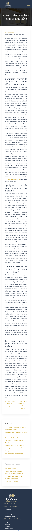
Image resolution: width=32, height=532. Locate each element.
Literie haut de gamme (11, 481)
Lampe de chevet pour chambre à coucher (21, 405)
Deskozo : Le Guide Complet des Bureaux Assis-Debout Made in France (14, 440)
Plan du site (16, 531)
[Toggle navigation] (29, 4)
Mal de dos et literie (10, 468)
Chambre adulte (10, 32)
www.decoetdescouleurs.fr (12, 179)
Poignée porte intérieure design (11, 404)
